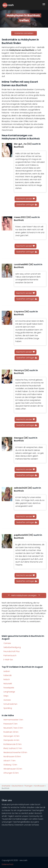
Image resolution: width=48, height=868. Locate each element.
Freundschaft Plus (11, 651)
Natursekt (7, 683)
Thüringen (28, 786)
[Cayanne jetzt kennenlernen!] (7, 318)
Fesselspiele (8, 687)
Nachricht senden (24, 198)
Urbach (9, 760)
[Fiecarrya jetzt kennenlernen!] (7, 377)
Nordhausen (12, 756)
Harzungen (11, 736)
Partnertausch (9, 655)
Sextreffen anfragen (25, 204)
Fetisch (6, 679)
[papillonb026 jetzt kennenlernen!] (7, 541)
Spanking (7, 708)
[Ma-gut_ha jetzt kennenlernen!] (7, 150)
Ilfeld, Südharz (12, 748)
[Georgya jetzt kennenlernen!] (7, 444)
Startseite (6, 786)
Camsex (7, 643)
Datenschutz (7, 864)
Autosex (7, 700)
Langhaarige (9, 691)
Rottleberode (12, 744)
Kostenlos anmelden (24, 33)
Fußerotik (7, 675)
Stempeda (11, 740)
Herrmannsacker (13, 719)
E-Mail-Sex (8, 659)
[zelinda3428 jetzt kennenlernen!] (7, 494)
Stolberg (10, 764)
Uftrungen (11, 773)
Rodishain (10, 732)
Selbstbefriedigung (12, 647)
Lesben (6, 671)
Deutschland (17, 786)
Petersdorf (10, 723)
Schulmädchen (10, 704)
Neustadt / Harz (13, 728)
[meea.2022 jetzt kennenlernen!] (7, 223)
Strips (5, 695)
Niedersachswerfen (15, 752)
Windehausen (12, 768)
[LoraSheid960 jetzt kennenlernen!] (7, 271)
